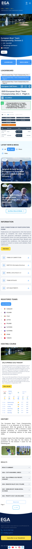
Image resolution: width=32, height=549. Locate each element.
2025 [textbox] (3, 52)
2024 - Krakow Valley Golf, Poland (13, 484)
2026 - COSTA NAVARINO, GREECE (11, 472)
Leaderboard (8, 62)
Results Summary (7, 467)
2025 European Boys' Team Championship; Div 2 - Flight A (15, 78)
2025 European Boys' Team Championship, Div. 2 (15, 75)
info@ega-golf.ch (8, 533)
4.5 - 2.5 (19, 135)
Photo (20, 149)
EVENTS (7, 8)
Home (2, 8)
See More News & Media (15, 211)
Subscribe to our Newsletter (16, 538)
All (5, 149)
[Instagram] (19, 547)
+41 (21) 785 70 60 (8, 530)
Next (29, 62)
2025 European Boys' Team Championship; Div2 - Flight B (15, 82)
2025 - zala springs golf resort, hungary (12, 478)
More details (6, 386)
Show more (16, 502)
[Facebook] (9, 547)
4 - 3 (19, 131)
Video (6, 153)
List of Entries (6, 304)
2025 (12, 8)
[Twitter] (16, 547)
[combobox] (4, 52)
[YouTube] (12, 547)
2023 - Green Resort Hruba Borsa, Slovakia (12, 490)
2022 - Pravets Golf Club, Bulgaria (13, 496)
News (12, 149)
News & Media (24, 62)
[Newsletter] (22, 547)
